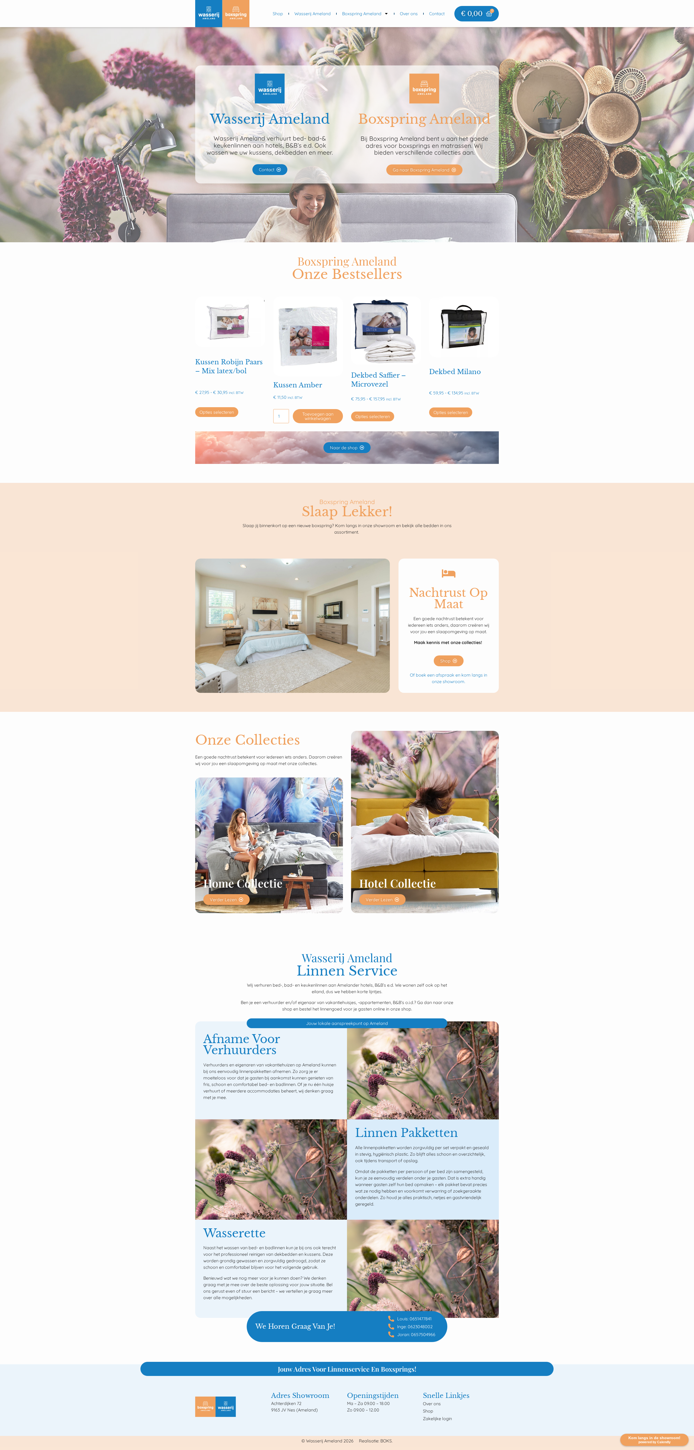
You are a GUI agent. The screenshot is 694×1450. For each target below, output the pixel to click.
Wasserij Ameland (312, 13)
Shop (278, 13)
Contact (437, 13)
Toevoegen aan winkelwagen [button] (317, 416)
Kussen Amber (297, 385)
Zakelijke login (437, 1418)
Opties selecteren (217, 412)
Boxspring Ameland (361, 13)
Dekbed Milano (455, 372)
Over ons (409, 13)
